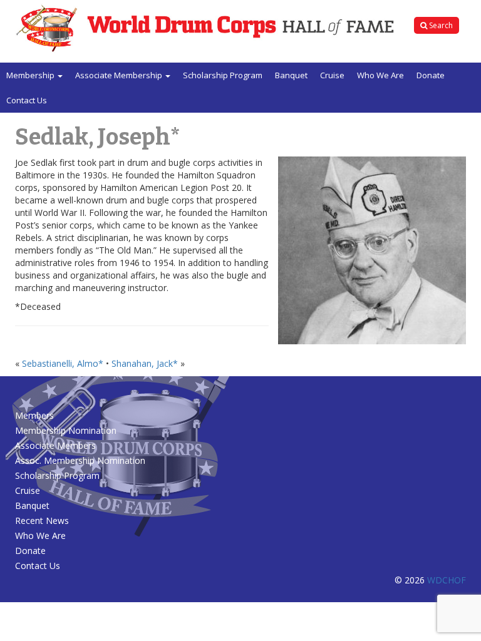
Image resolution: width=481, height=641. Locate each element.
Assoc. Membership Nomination (80, 460)
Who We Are (380, 75)
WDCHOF (446, 580)
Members (34, 415)
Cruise (332, 75)
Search (440, 25)
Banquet (291, 75)
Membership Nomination (65, 430)
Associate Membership (119, 75)
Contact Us (26, 100)
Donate (430, 75)
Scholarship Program (222, 75)
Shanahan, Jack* (144, 363)
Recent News (42, 520)
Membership (31, 75)
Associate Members (55, 445)
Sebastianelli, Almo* (62, 363)
